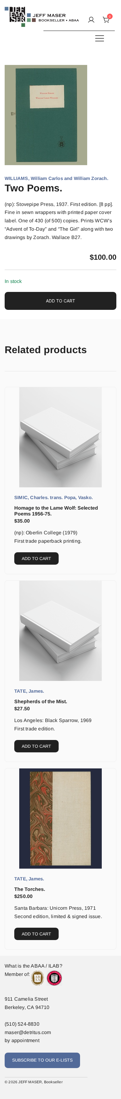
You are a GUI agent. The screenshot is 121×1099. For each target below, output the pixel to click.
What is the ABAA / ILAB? (33, 966)
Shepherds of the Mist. (40, 701)
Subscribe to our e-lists (42, 1060)
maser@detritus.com (28, 1032)
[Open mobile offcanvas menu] (99, 38)
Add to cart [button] (36, 558)
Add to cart (60, 300)
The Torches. (29, 889)
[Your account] (91, 20)
